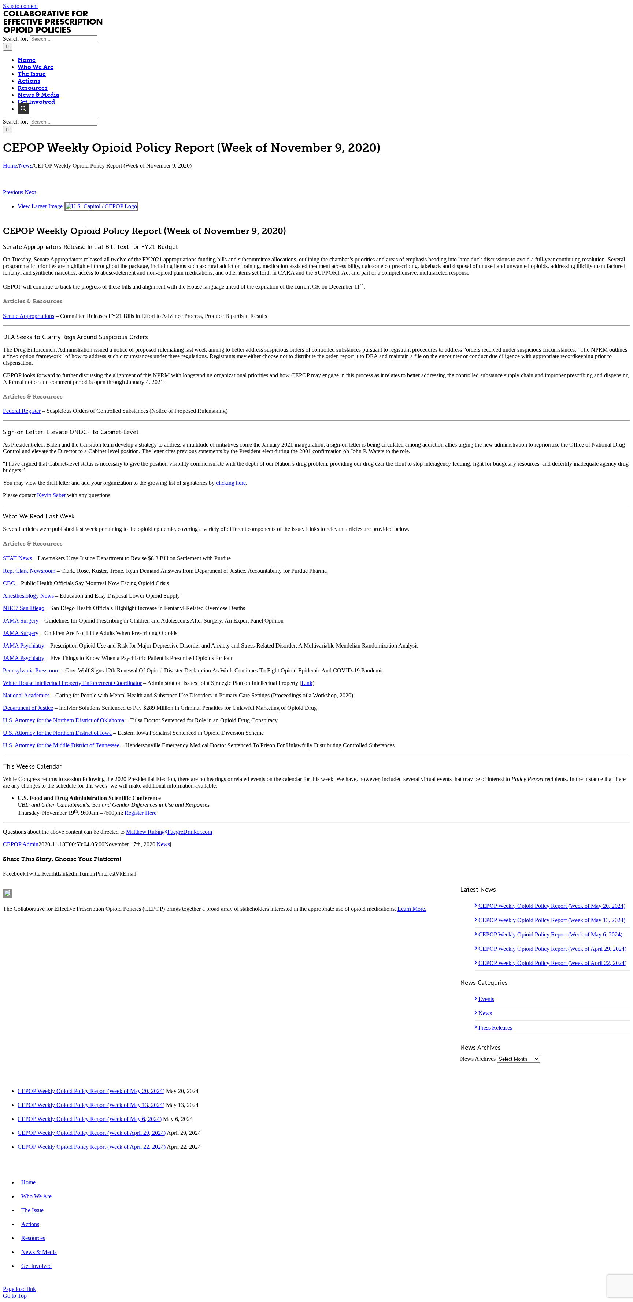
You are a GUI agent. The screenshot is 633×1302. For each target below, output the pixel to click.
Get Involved (36, 1266)
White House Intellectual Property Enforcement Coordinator (72, 683)
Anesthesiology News (28, 596)
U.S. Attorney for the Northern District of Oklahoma (63, 720)
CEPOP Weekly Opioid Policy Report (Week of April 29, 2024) (552, 949)
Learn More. (411, 909)
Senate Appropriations (28, 316)
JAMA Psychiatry (23, 645)
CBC (9, 583)
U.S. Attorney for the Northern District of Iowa (57, 733)
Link (306, 683)
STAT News (17, 558)
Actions (30, 1224)
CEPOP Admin (20, 844)
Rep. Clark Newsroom (29, 571)
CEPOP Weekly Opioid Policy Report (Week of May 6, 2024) (550, 934)
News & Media (39, 1252)
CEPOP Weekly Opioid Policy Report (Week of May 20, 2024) (551, 906)
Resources (33, 1238)
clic (220, 483)
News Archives (478, 1059)
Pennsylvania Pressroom (31, 670)
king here (235, 483)
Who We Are (36, 1196)
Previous (13, 192)
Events (486, 999)
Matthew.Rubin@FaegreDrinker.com (169, 832)
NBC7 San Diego (23, 608)
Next (30, 192)
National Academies (26, 695)
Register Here (140, 813)
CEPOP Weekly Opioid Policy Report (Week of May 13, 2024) (551, 920)
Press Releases (495, 1027)
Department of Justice (28, 708)
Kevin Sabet (51, 495)
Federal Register (22, 411)
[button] (23, 108)
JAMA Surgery (20, 620)
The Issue (32, 1210)
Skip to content (20, 6)
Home (28, 1182)
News (163, 844)
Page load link (19, 1289)
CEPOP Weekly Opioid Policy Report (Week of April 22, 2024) (552, 963)
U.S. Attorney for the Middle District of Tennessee (61, 745)
